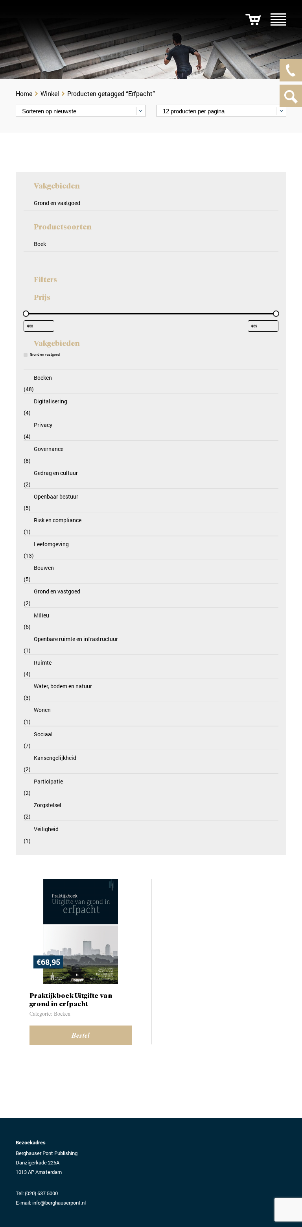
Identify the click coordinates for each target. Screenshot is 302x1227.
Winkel (50, 93)
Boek (40, 244)
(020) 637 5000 (41, 1193)
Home (24, 93)
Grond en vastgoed (57, 203)
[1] (253, 19)
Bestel (81, 1035)
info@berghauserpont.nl (59, 1202)
